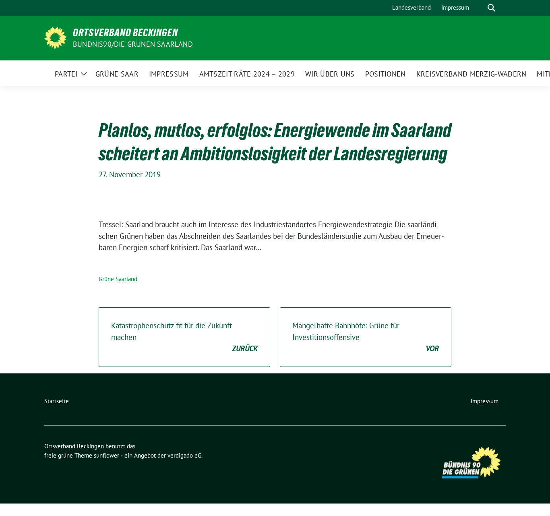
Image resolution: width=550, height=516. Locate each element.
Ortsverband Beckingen (125, 33)
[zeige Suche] (491, 8)
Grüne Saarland (118, 279)
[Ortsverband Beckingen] (55, 37)
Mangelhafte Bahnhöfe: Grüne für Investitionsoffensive (365, 337)
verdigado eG (184, 455)
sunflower (106, 455)
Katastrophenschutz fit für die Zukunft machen (184, 337)
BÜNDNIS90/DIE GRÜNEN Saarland (133, 44)
